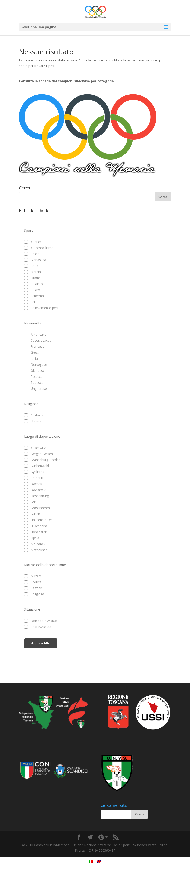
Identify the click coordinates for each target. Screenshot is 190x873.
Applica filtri (40, 643)
